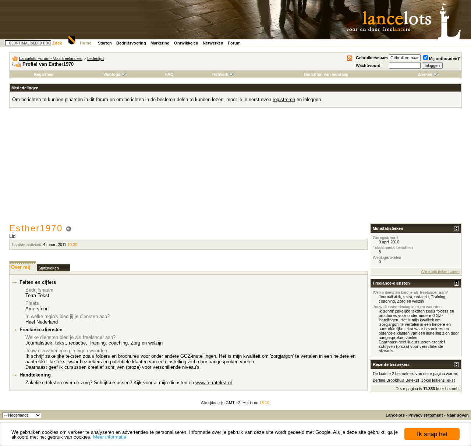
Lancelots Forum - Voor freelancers (50, 58)
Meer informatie (109, 437)
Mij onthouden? (444, 58)
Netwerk (220, 74)
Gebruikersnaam (372, 58)
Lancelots (395, 415)
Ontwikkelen (186, 43)
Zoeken (425, 74)
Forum (234, 43)
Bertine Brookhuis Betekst (396, 380)
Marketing (160, 43)
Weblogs (111, 74)
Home (85, 43)
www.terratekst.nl (213, 382)
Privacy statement (425, 415)
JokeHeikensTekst (438, 380)
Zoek (57, 43)
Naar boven (458, 415)
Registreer (44, 74)
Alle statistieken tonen (440, 271)
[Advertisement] (235, 168)
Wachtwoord (368, 65)
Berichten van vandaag (326, 74)
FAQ (169, 74)
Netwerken (213, 43)
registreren (284, 99)
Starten (105, 43)
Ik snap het (432, 434)
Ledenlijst (95, 58)
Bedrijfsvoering (131, 43)
